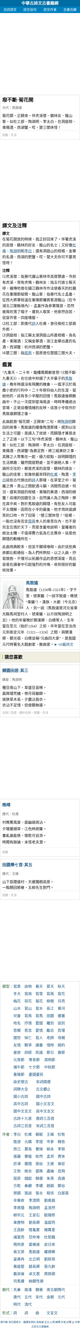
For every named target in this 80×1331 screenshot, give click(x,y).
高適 (61, 1178)
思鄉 (17, 1031)
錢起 (28, 1178)
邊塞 (61, 1016)
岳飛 (61, 1171)
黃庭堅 (18, 1267)
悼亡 (28, 1038)
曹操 (39, 1149)
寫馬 (39, 1016)
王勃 (17, 1171)
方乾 (17, 1186)
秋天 (61, 986)
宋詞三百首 (45, 1126)
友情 (17, 1045)
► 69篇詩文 (63, 644)
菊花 (39, 1001)
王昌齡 (18, 1230)
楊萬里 (49, 1230)
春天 (39, 986)
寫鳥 (28, 1016)
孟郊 (50, 1156)
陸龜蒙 (34, 1230)
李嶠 (39, 1186)
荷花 (28, 1001)
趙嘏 (50, 1186)
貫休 (61, 1156)
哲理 (61, 1031)
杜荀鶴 (49, 1237)
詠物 (28, 986)
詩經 (28, 1053)
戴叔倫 (18, 1274)
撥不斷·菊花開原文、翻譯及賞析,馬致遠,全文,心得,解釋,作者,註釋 (35, 1322)
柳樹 (50, 1001)
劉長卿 (34, 1223)
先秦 (17, 1290)
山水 (17, 1009)
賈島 (28, 1149)
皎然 (39, 1156)
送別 (61, 1023)
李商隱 (18, 1208)
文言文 (52, 1313)
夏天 (50, 986)
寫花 (61, 994)
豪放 (17, 1053)
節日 (50, 1053)
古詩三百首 (9, 712)
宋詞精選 (43, 1082)
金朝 (50, 1297)
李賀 (61, 1149)
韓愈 (61, 1142)
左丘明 (34, 1259)
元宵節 (18, 1060)
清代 (28, 1304)
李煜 (39, 1142)
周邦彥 (18, 1245)
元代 (5, 107)
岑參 (50, 1142)
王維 (15, 873)
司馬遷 (18, 1281)
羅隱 (28, 1164)
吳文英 (18, 1252)
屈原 (28, 353)
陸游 (17, 1142)
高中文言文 (45, 1111)
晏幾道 (34, 1245)
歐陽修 (49, 1215)
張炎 (39, 1193)
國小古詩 (20, 1097)
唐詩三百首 (45, 1119)
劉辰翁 (49, 1259)
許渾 (17, 1164)
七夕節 (34, 1067)
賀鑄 (17, 1193)
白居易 (63, 1193)
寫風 (50, 994)
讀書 (39, 1045)
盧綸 (50, 1171)
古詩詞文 (10, 9)
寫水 (39, 1009)
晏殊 (39, 1171)
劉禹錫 (49, 1201)
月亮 (61, 1001)
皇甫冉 (18, 1259)
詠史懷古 (20, 1082)
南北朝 (52, 1290)
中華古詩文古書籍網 (40, 3)
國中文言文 (22, 1111)
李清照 (34, 1201)
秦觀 (28, 1186)
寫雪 (39, 994)
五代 (28, 1297)
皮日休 (49, 1245)
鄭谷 (61, 1186)
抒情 (28, 1023)
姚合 (28, 1171)
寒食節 (34, 1060)
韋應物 (18, 1223)
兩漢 (28, 1290)
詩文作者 (50, 9)
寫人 (39, 1038)
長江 (50, 1009)
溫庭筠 (49, 1223)
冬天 (17, 994)
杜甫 (54, 474)
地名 (17, 1023)
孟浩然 (49, 1208)
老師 (50, 1038)
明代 (17, 1304)
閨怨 (17, 1038)
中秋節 (49, 1067)
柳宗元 (18, 1215)
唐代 (5, 814)
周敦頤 (49, 1274)
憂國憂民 (36, 1075)
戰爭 (28, 1045)
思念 (28, 1031)
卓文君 (34, 1274)
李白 (28, 251)
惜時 (50, 1045)
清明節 (49, 1060)
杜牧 (61, 1134)
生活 (14, 135)
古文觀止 (43, 1089)
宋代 (39, 1297)
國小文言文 (45, 1104)
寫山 (28, 1009)
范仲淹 (34, 1237)
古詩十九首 (22, 1119)
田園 (5, 135)
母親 (61, 1038)
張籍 (17, 1156)
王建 (50, 1164)
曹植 (28, 1156)
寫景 (17, 986)
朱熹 (50, 1178)
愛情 (39, 1031)
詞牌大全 (20, 1089)
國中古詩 (25, 712)
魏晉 (5, 679)
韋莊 (61, 1164)
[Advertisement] (40, 53)
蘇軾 (39, 1134)
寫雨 (28, 994)
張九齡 (49, 1267)
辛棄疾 (18, 1201)
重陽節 (18, 1075)
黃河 (61, 1009)
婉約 (61, 1045)
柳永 (50, 1149)
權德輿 (49, 1252)
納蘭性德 (36, 1281)
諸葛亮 (18, 1237)
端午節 (18, 1067)
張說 (28, 1193)
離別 (50, 1023)
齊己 (17, 1149)
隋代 (61, 1290)
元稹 (28, 1142)
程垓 (50, 1193)
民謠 (39, 1053)
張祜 (39, 1164)
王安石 (34, 1215)
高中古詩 (20, 1104)
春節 (61, 1053)
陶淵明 (15, 251)
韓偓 (39, 1178)
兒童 (17, 1016)
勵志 (50, 1031)
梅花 (17, 1001)
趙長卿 (34, 1267)
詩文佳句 (30, 9)
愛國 (39, 1023)
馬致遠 (17, 107)
